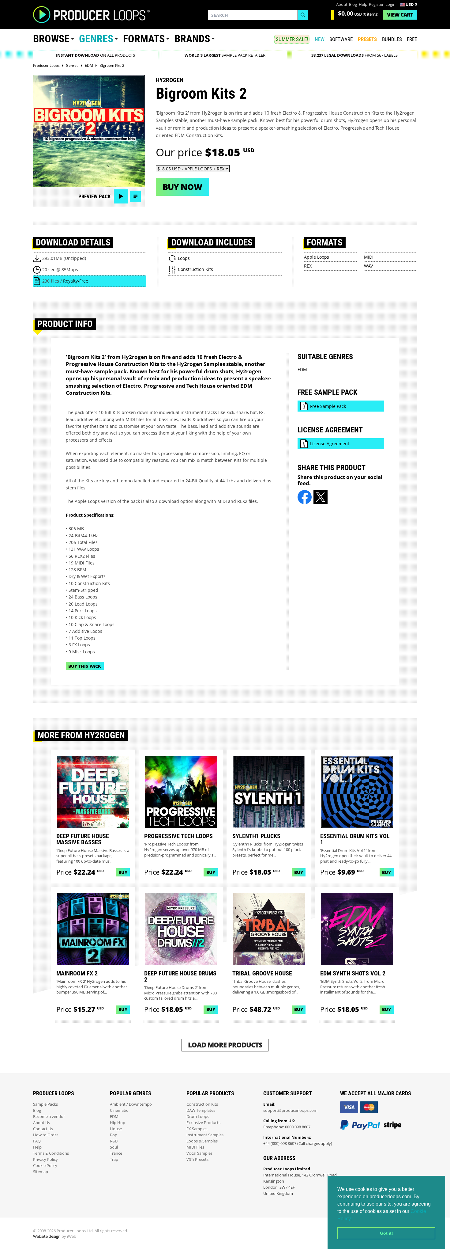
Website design (47, 1236)
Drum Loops (197, 1116)
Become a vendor (49, 1116)
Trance (116, 1153)
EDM (302, 369)
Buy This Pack (84, 666)
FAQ (37, 1141)
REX (308, 266)
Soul (114, 1147)
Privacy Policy (45, 1159)
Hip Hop (117, 1122)
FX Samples (196, 1128)
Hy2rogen (169, 80)
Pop (113, 1135)
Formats (144, 39)
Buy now (182, 186)
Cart (400, 14)
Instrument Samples (204, 1135)
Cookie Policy (45, 1165)
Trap (114, 1159)
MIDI (368, 257)
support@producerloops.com (290, 1110)
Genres (96, 39)
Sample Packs (45, 1104)
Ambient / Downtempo (131, 1104)
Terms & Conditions (51, 1153)
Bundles (392, 39)
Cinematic (119, 1110)
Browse (51, 39)
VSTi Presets (197, 1159)
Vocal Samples (199, 1153)
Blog (353, 4)
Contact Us (43, 1128)
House (116, 1128)
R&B (114, 1141)
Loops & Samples (202, 1141)
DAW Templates (200, 1110)
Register (376, 4)
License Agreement (329, 443)
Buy (122, 872)
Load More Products (225, 1045)
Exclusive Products (203, 1122)
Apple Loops (316, 257)
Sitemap (40, 1171)
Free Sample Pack (328, 406)
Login (390, 4)
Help (363, 4)
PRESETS (367, 39)
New (319, 39)
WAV (368, 266)
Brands (192, 39)
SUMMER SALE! (292, 39)
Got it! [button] (386, 1233)
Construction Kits (202, 1104)
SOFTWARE (341, 39)
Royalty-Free (75, 281)
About (341, 4)
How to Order (45, 1135)
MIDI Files (195, 1147)
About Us (41, 1122)
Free (412, 39)
